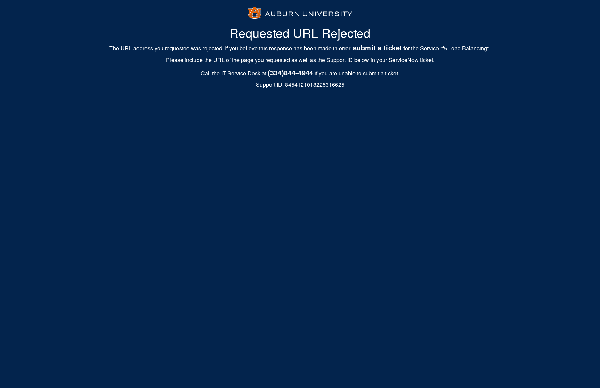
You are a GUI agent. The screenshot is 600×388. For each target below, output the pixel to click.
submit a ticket (377, 47)
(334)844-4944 (290, 72)
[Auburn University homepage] (300, 12)
